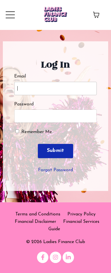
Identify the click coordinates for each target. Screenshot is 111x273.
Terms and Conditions (37, 214)
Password (24, 104)
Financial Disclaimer (35, 221)
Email (20, 76)
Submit (55, 150)
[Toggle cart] (96, 14)
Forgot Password (55, 170)
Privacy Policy (81, 214)
